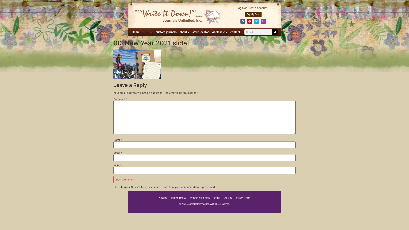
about (183, 32)
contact (235, 32)
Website (118, 165)
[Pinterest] (249, 21)
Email (117, 152)
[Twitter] (256, 21)
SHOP (146, 32)
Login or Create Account (252, 8)
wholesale (218, 32)
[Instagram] (263, 21)
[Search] (275, 32)
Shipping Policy (178, 197)
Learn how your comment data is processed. (189, 187)
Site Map (228, 197)
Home (136, 32)
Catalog (163, 197)
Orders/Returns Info (200, 197)
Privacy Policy (243, 197)
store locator (200, 32)
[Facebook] (242, 21)
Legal (217, 197)
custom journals (166, 32)
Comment (120, 99)
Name (118, 139)
